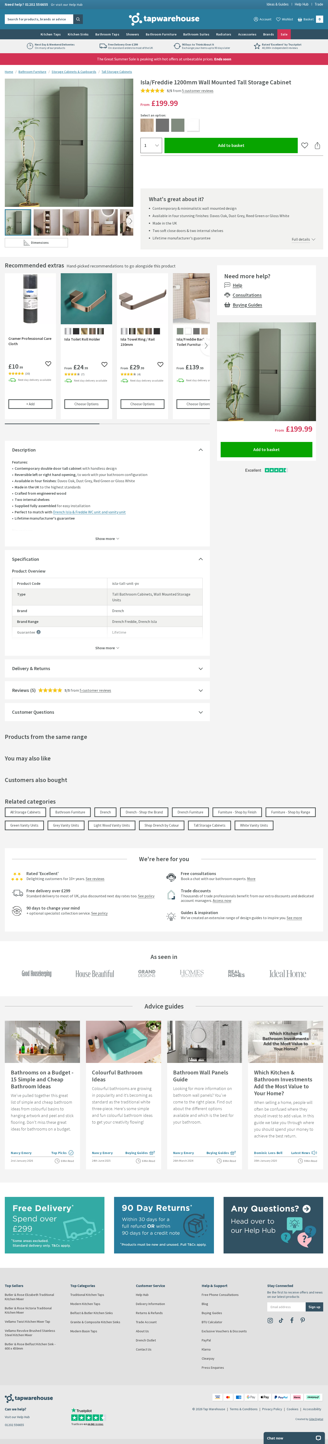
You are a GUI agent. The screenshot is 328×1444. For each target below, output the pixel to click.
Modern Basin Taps (83, 1331)
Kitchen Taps (51, 34)
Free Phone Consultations (220, 1295)
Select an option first (129, 643)
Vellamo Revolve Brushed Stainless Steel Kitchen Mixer (30, 1332)
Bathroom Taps (107, 34)
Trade (319, 4)
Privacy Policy (272, 1409)
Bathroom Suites (196, 34)
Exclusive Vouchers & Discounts (224, 1331)
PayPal (206, 1340)
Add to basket (248, 145)
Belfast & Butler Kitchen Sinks (91, 1313)
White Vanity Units (254, 825)
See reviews (95, 878)
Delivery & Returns (31, 668)
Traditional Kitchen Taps (87, 1295)
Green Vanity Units (24, 825)
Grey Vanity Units (66, 825)
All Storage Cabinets (25, 812)
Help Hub (302, 4)
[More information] (38, 632)
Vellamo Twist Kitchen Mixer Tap (27, 1321)
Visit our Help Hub (17, 1417)
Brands (268, 34)
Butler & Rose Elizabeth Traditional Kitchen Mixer (29, 1297)
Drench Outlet (146, 1340)
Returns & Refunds (149, 1313)
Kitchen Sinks (78, 34)
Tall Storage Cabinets (117, 72)
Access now (222, 900)
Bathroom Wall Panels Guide (200, 1076)
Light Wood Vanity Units (112, 825)
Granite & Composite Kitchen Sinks (95, 1322)
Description (24, 450)
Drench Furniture (190, 812)
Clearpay (208, 1358)
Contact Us (144, 1349)
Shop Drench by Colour (162, 825)
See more (294, 917)
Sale (284, 34)
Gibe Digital (316, 1419)
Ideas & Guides (278, 4)
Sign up (314, 1307)
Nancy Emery (21, 1153)
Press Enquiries (213, 1367)
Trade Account (146, 1322)
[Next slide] (129, 221)
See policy (146, 895)
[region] (107, 349)
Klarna (206, 1349)
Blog (205, 1304)
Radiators (223, 34)
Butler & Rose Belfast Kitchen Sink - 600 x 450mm (30, 1346)
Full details (301, 239)
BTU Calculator (212, 1322)
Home (9, 72)
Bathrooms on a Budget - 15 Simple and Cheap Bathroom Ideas (42, 1079)
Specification (25, 559)
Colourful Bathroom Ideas (117, 1076)
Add (39, 403)
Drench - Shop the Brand (144, 812)
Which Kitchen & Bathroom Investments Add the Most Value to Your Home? (283, 1083)
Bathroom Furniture (161, 34)
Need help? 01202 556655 (44, 4)
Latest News (304, 1153)
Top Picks (62, 1153)
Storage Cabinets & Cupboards (74, 72)
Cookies (292, 1409)
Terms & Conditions (244, 1409)
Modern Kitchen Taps (85, 1304)
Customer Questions (33, 712)
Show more (105, 538)
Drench (105, 812)
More (251, 878)
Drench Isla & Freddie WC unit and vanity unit (89, 512)
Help (237, 285)
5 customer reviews (197, 90)
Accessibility (312, 1409)
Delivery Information (150, 1304)
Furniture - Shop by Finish (237, 812)
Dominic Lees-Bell (268, 1153)
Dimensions (49, 243)
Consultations (247, 295)
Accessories (247, 34)
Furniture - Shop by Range (290, 812)
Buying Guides (247, 305)
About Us (142, 1331)
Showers (132, 34)
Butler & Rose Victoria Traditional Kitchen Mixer (28, 1310)
